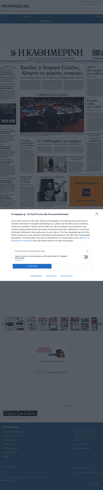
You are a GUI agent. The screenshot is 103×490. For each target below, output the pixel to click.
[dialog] (51, 245)
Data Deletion (36, 276)
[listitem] (51, 251)
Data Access (51, 276)
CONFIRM (32, 266)
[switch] (84, 257)
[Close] (97, 214)
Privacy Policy (67, 276)
